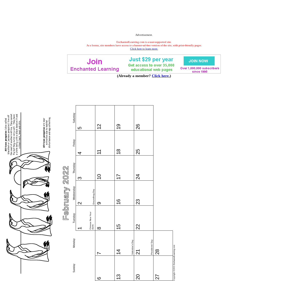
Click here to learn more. (144, 48)
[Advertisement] (144, 17)
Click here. (161, 76)
